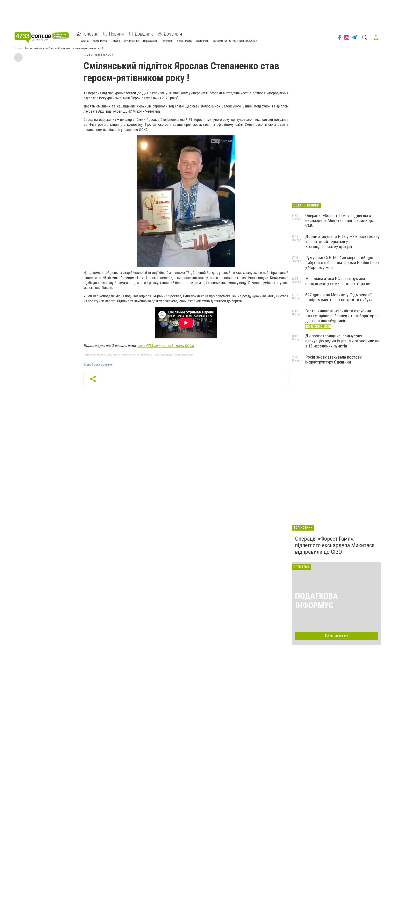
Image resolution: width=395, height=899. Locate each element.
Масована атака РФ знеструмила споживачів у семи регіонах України (337, 281)
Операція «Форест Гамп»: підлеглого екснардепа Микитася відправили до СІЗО (339, 220)
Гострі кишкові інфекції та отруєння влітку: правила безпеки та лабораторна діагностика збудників (341, 315)
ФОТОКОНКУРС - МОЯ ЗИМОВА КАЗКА (235, 41)
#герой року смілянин (98, 364)
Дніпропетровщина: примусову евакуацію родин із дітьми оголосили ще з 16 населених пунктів (342, 341)
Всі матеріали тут (336, 636)
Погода (115, 41)
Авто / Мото (184, 41)
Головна (90, 34)
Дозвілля (173, 34)
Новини (116, 34)
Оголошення (131, 41)
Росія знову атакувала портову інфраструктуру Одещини (333, 360)
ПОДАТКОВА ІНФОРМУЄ (316, 600)
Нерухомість (150, 41)
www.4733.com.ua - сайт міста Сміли (165, 345)
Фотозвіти (202, 41)
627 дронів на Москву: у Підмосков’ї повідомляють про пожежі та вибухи (339, 297)
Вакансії (168, 41)
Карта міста (100, 41)
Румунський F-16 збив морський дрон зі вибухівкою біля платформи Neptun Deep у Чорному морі (342, 262)
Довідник (144, 34)
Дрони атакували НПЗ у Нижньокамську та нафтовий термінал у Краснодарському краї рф (342, 241)
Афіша (85, 41)
